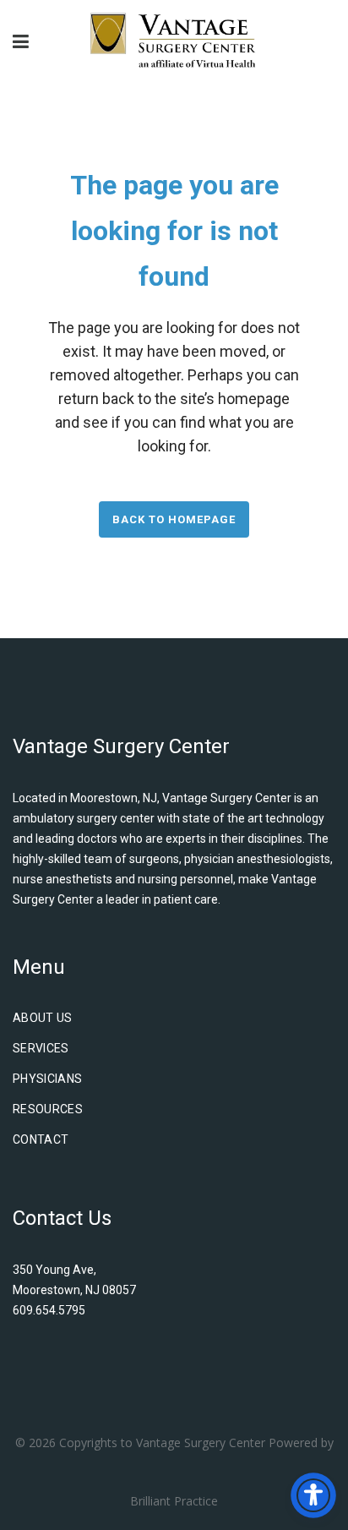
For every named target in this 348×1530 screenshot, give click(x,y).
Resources (48, 1109)
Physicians (48, 1078)
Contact (40, 1139)
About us (43, 1018)
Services (41, 1048)
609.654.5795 (49, 1310)
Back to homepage (174, 519)
